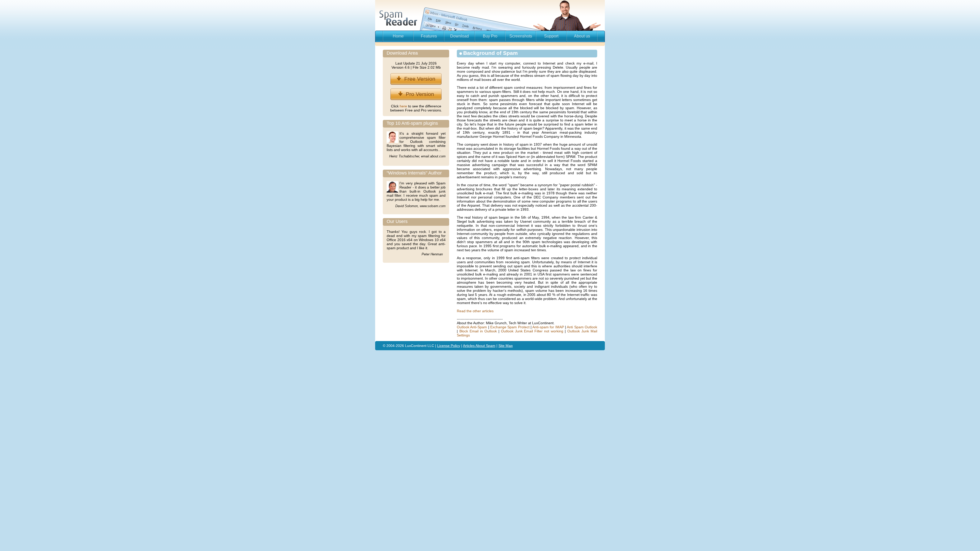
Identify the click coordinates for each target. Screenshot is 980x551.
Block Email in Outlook (478, 331)
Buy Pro (490, 36)
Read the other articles (475, 311)
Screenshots (520, 36)
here (404, 106)
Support (551, 36)
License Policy (448, 346)
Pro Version (418, 94)
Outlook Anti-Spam (472, 327)
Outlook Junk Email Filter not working (532, 331)
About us (582, 36)
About (480, 346)
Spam (490, 346)
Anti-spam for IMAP (548, 327)
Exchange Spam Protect (510, 327)
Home (398, 36)
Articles (469, 346)
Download (459, 36)
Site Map (505, 346)
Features (429, 36)
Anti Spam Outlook (582, 327)
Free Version (418, 79)
